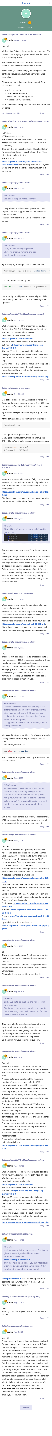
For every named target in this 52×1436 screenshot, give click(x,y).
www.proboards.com (11, 1278)
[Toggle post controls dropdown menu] (47, 113)
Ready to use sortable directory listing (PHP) (22, 1296)
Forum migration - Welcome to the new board (22, 34)
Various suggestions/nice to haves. (18, 1234)
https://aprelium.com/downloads (17, 338)
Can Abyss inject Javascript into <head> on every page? (26, 121)
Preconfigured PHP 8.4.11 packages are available (24, 1160)
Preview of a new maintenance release (19, 513)
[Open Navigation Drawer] (2, 3)
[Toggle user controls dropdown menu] (49, 3)
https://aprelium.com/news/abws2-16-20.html (23, 624)
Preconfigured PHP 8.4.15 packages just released (24, 314)
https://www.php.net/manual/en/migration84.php (25, 376)
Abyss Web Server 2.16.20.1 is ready (18, 593)
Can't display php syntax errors (17, 182)
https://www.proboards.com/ (17, 1259)
